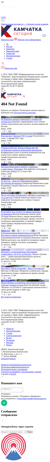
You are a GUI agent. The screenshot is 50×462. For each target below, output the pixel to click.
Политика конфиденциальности (15, 367)
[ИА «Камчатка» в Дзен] (19, 6)
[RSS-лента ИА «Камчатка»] (23, 72)
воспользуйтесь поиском (25, 113)
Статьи (4, 164)
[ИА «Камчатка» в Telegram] (7, 6)
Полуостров (6, 280)
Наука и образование (10, 145)
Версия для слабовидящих (29, 40)
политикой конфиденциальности (31, 398)
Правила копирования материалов (16, 365)
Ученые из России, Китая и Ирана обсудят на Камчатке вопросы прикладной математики (21, 149)
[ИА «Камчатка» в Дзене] (20, 72)
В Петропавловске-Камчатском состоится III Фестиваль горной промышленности (20, 234)
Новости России (8, 134)
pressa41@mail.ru (8, 359)
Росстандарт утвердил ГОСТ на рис (16, 136)
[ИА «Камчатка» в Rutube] (16, 6)
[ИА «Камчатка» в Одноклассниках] (13, 6)
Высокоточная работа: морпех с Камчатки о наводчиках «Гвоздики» (19, 168)
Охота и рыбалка (8, 193)
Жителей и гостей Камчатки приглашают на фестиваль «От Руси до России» (19, 253)
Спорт (4, 117)
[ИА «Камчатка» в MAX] (3, 6)
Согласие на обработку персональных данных (21, 372)
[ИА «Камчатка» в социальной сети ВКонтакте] (10, 6)
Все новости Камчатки (11, 297)
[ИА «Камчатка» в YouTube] (12, 72)
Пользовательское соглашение (14, 369)
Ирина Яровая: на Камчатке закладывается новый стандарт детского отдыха (23, 284)
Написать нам (10, 68)
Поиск (29, 432)
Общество (5, 179)
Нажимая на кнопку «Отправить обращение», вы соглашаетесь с (23, 397)
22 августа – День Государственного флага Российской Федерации (19, 182)
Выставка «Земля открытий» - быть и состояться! (22, 268)
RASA (13, 374)
